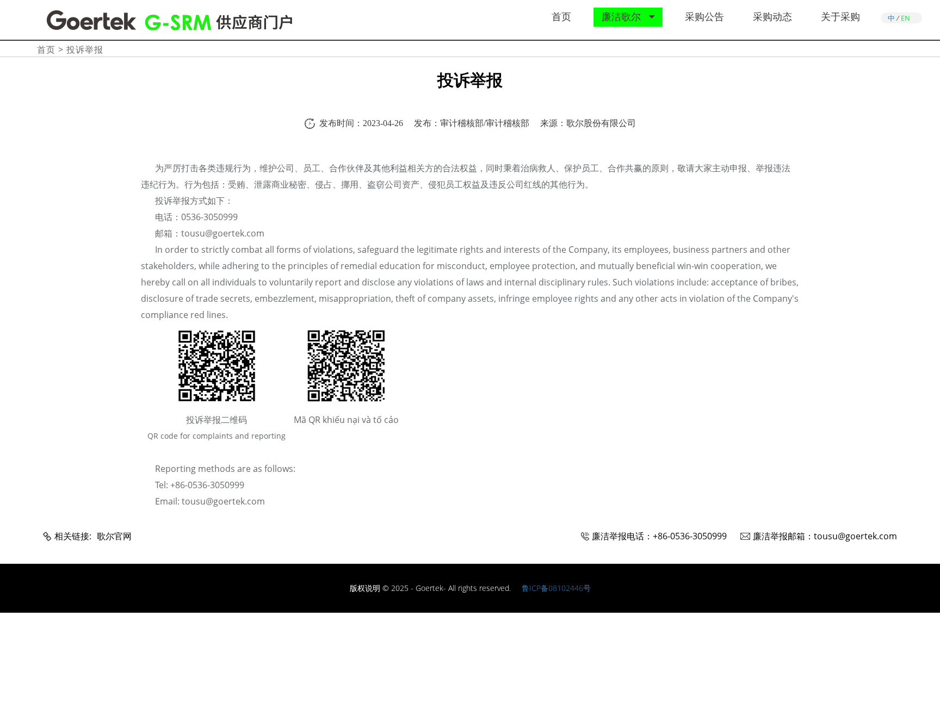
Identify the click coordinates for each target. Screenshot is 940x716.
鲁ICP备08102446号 (556, 588)
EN (905, 18)
